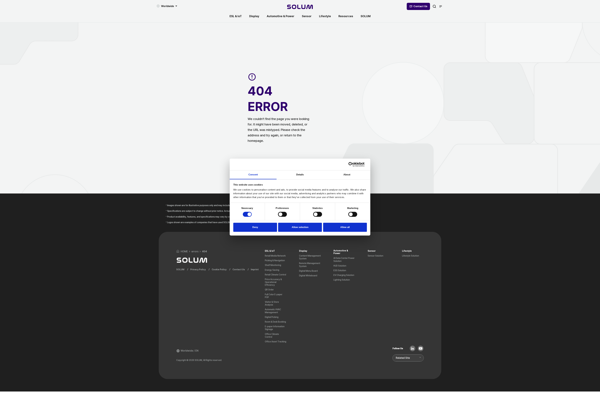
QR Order (269, 289)
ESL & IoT (236, 16)
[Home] (300, 7)
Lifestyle (325, 16)
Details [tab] (300, 174)
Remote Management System (309, 264)
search (434, 6)
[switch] (282, 214)
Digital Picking (271, 317)
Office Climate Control (272, 335)
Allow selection (300, 227)
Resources (345, 16)
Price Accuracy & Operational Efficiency (273, 282)
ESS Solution (339, 270)
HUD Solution (339, 265)
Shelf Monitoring (273, 265)
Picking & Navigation (275, 260)
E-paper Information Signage (275, 327)
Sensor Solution (375, 256)
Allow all (345, 227)
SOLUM (366, 16)
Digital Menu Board (308, 271)
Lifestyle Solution (410, 256)
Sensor (307, 16)
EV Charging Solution (343, 275)
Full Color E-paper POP (273, 296)
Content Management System (310, 257)
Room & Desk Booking (275, 322)
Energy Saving (272, 270)
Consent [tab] (253, 174)
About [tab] (346, 174)
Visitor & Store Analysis (272, 303)
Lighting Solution (341, 280)
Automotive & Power (280, 16)
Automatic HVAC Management (273, 310)
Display (254, 16)
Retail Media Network (275, 256)
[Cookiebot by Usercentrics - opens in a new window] (353, 164)
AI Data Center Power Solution (344, 259)
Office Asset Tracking (275, 341)
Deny (255, 227)
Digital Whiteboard (308, 275)
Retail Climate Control (275, 274)
